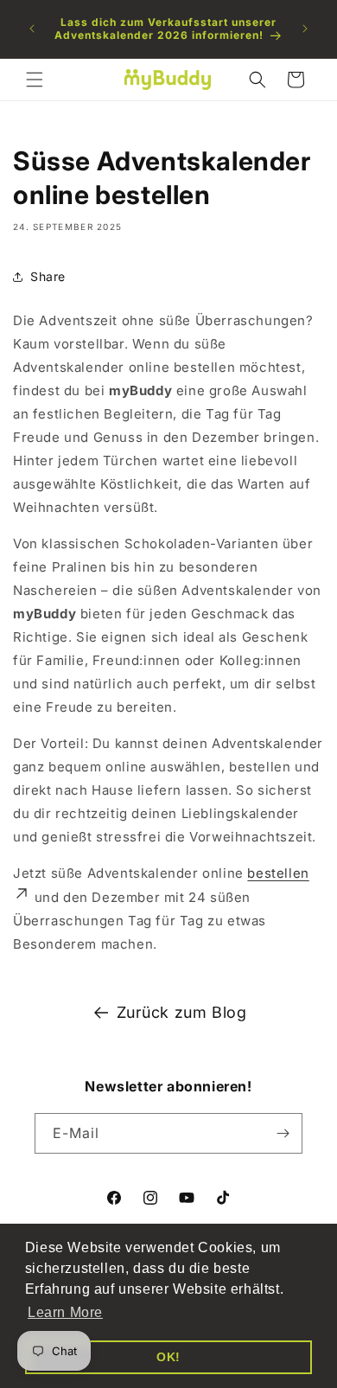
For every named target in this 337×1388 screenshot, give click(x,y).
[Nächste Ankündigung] (305, 29)
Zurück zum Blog (182, 1012)
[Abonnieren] (283, 1133)
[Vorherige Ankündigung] (32, 29)
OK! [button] (168, 1357)
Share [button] (48, 276)
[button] (35, 80)
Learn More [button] (65, 1312)
